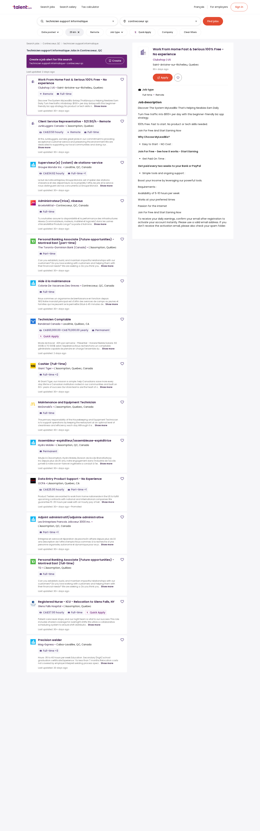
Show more (100, 106)
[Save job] (122, 79)
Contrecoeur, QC (51, 44)
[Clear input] (113, 21)
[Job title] (74, 21)
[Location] (157, 21)
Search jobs (33, 44)
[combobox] (77, 21)
